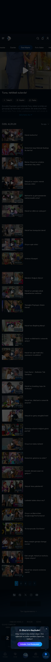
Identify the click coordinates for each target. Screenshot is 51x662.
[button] (46, 628)
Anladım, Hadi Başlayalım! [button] (29, 644)
